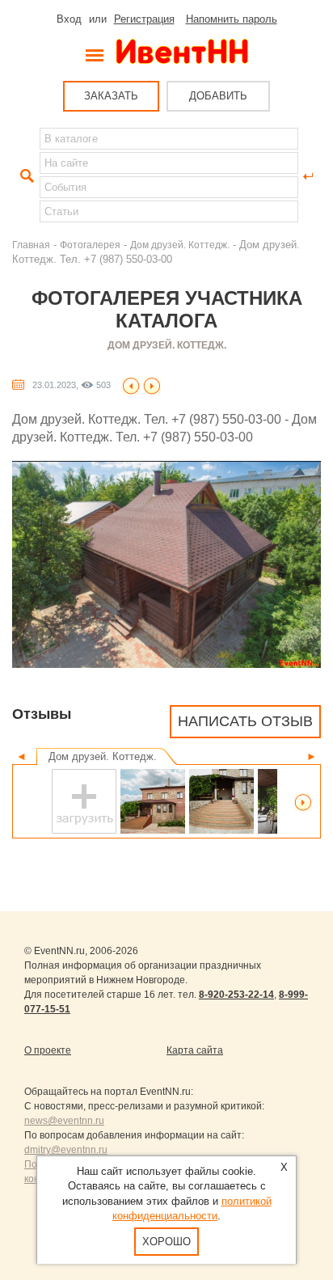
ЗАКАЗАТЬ (111, 96)
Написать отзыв (245, 721)
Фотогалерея (90, 244)
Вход (69, 19)
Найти (25, 176)
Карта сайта (194, 1050)
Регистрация (144, 19)
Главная (31, 244)
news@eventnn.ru (64, 1120)
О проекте (47, 1050)
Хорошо (166, 1242)
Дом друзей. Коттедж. (180, 244)
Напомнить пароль (231, 19)
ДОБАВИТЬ (218, 96)
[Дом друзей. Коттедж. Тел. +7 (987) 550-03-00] (131, 384)
